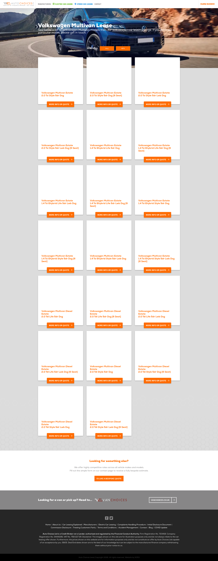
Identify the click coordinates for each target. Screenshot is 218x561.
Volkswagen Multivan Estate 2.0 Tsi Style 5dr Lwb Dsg (154, 94)
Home (48, 524)
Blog (151, 527)
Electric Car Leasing (64, 4)
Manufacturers (44, 4)
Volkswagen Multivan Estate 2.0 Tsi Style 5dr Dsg (57, 94)
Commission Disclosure (61, 527)
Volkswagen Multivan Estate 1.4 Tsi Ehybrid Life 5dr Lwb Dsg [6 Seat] (109, 203)
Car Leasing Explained (72, 524)
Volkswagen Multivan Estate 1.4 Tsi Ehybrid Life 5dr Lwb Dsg (58, 202)
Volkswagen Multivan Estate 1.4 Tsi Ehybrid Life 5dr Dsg (105, 146)
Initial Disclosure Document (159, 524)
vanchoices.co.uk (160, 500)
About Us (56, 524)
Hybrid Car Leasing (85, 4)
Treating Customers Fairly (84, 527)
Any (107, 48)
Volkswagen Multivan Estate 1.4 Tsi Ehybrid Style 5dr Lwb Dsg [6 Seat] (156, 258)
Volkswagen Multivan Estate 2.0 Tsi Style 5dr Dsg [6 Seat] (106, 94)
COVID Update (161, 527)
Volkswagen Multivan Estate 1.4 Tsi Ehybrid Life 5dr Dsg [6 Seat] (154, 148)
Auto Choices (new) (87, 557)
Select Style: (92, 48)
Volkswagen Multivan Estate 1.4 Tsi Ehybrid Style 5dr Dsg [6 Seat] (58, 258)
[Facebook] (106, 518)
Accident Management (128, 527)
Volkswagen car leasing (127, 30)
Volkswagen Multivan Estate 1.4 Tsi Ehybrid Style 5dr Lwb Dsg (108, 257)
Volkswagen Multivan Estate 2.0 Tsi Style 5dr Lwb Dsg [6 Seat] (60, 146)
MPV (123, 48)
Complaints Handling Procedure (132, 524)
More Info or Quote (59, 104)
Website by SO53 (132, 557)
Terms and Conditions (107, 527)
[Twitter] (111, 518)
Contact (97, 4)
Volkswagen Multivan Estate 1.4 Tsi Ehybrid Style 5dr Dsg (154, 202)
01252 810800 (207, 4)
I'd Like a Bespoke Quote (109, 479)
